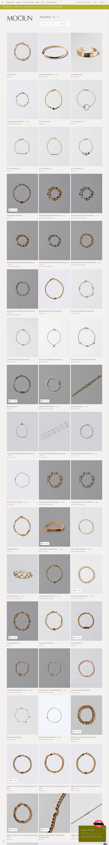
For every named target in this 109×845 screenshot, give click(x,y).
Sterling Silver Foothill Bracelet (51, 690)
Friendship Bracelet (14, 737)
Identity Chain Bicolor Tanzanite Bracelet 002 (22, 836)
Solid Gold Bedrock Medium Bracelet (21, 262)
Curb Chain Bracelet (79, 549)
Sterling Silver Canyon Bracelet (83, 502)
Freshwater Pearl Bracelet (81, 690)
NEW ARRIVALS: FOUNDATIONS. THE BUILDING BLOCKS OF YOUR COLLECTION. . (33, 7)
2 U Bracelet (12, 74)
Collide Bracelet (13, 549)
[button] (2, 2)
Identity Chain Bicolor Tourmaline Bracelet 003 (51, 836)
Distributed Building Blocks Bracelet (52, 454)
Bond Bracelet (12, 407)
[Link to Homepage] (19, 18)
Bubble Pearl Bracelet (47, 407)
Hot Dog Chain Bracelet (48, 737)
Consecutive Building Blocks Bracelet (21, 454)
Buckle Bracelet (77, 407)
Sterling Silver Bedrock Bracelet (83, 215)
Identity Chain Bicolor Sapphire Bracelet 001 (22, 787)
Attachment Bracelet (15, 215)
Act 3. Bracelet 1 (45, 121)
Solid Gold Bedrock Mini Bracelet (83, 262)
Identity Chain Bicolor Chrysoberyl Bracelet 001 (83, 738)
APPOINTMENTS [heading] (80, 2)
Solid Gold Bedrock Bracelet (50, 215)
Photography (64, 24)
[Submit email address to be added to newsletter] (102, 832)
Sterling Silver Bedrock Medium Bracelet (54, 262)
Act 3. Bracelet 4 (45, 168)
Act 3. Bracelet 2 (77, 121)
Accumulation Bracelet (15, 121)
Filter (44, 24)
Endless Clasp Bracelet (80, 596)
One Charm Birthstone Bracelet (51, 360)
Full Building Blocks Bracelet (82, 454)
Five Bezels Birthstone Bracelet (83, 311)
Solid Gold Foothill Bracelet (17, 690)
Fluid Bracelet (76, 643)
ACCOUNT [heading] (88, 2)
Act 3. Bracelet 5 (77, 168)
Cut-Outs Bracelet (14, 596)
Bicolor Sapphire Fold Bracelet (50, 311)
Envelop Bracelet (13, 643)
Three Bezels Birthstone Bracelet (83, 360)
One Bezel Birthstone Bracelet (18, 360)
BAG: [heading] (95, 2)
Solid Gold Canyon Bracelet (49, 502)
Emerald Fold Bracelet (47, 596)
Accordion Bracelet (46, 74)
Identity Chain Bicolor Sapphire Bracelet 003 (86, 787)
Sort (53, 24)
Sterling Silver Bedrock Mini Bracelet (20, 311)
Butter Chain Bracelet (15, 502)
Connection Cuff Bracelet (48, 549)
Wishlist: (103, 2)
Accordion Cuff (76, 74)
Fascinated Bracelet (46, 643)
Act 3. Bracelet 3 (13, 168)
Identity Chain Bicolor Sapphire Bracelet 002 (54, 787)
